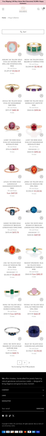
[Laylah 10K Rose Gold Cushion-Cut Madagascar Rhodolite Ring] (12, 169)
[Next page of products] (29, 363)
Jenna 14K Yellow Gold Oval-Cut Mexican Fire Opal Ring (34, 184)
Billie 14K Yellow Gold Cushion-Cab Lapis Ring (34, 345)
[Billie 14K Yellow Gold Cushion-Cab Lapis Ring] (34, 331)
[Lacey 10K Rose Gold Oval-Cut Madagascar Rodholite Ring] (34, 127)
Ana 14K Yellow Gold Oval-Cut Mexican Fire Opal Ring (12, 265)
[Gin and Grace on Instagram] (6, 416)
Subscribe (40, 409)
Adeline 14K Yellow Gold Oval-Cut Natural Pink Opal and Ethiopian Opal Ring (12, 63)
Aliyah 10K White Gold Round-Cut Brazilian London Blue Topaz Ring (34, 225)
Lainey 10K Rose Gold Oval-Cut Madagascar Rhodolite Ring (12, 142)
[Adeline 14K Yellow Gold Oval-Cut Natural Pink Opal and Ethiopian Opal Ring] (12, 47)
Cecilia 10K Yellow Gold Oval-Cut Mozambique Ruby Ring (12, 103)
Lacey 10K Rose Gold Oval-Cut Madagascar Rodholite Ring (34, 142)
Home (4, 18)
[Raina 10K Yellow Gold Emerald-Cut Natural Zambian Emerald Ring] (12, 292)
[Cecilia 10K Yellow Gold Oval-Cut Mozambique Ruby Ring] (12, 88)
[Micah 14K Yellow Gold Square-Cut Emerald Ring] (34, 47)
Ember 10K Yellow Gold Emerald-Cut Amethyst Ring (34, 103)
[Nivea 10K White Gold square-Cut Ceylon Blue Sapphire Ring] (12, 331)
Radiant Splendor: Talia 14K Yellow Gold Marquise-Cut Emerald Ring (33, 266)
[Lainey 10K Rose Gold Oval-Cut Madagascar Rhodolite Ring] (12, 127)
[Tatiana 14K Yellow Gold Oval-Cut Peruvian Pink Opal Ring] (34, 292)
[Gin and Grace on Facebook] (3, 416)
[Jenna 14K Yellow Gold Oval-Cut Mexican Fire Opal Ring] (34, 169)
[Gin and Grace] (23, 9)
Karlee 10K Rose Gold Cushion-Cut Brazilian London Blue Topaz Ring (12, 225)
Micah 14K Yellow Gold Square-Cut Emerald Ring (34, 61)
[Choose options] (19, 54)
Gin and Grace (17, 424)
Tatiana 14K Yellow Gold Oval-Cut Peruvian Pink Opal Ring (34, 307)
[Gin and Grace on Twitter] (13, 416)
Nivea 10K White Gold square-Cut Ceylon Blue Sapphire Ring (12, 346)
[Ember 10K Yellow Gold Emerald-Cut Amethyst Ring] (34, 88)
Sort (24, 32)
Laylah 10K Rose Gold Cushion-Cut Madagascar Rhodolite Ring (12, 185)
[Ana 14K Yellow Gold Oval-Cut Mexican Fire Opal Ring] (12, 250)
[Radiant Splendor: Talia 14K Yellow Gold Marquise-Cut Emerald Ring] (34, 250)
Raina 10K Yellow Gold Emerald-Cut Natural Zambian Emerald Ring (12, 307)
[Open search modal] (38, 9)
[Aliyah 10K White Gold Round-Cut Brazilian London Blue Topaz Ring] (34, 210)
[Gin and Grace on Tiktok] (10, 416)
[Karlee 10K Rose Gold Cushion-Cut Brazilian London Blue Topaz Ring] (12, 210)
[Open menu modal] (3, 9)
